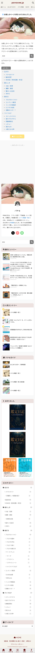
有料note (18, 578)
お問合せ (28, 641)
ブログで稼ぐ (18, 545)
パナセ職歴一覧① (24, 218)
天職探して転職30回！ (18, 496)
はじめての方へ (12, 7)
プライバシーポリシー (17, 644)
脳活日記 (8, 77)
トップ (31, 651)
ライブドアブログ (18, 567)
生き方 (27, 7)
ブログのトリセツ (11, 100)
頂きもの (8, 127)
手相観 (12, 223)
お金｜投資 (9, 86)
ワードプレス (18, 552)
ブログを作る (18, 542)
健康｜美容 (9, 88)
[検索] (32, 56)
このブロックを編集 (28, 357)
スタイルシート (18, 563)
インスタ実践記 (11, 105)
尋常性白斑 (18, 519)
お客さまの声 (10, 129)
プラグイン (18, 559)
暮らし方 (7, 83)
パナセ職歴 (21, 7)
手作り (8, 94)
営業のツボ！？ (11, 110)
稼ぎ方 (6, 97)
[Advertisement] (17, 164)
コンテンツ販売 (11, 102)
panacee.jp (18, 2)
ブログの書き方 (18, 549)
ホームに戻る (18, 136)
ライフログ (7, 113)
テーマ (18, 556)
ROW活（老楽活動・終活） (14, 80)
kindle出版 (18, 575)
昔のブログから (11, 119)
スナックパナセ (11, 116)
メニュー (17, 651)
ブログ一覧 (10, 651)
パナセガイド (10, 75)
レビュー (8, 124)
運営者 (6, 641)
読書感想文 (9, 121)
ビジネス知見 (10, 107)
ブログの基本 (18, 539)
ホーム (4, 7)
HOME (18, 637)
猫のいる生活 (10, 91)
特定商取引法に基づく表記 (17, 641)
